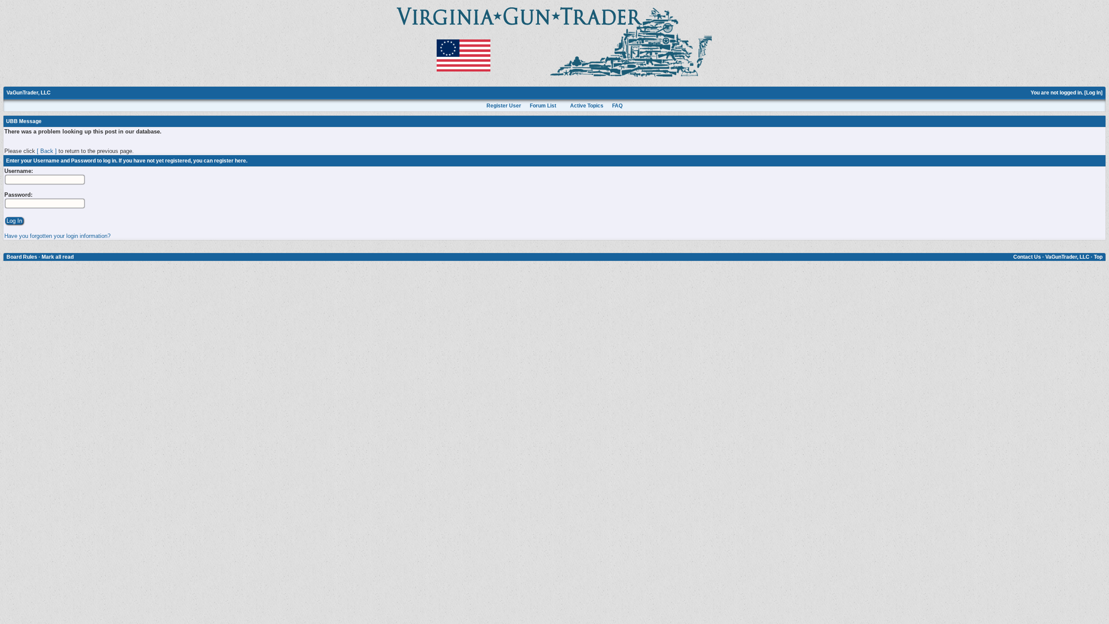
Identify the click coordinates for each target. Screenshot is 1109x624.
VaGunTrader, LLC (28, 93)
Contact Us (1027, 257)
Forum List (543, 106)
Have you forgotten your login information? (57, 236)
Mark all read (58, 257)
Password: (18, 195)
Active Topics (586, 106)
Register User (503, 106)
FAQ (617, 106)
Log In (1093, 93)
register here (230, 161)
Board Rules (21, 257)
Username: (18, 171)
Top (1098, 257)
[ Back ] (47, 151)
